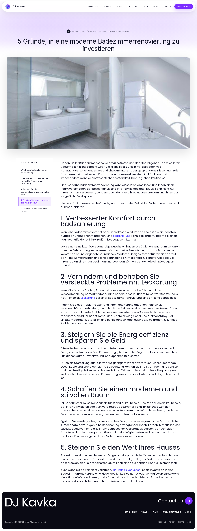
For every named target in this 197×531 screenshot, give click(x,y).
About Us (162, 522)
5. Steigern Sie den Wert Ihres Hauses (34, 210)
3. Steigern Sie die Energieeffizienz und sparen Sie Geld (35, 192)
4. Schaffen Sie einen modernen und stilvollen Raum (35, 201)
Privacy (172, 522)
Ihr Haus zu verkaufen (126, 469)
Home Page (130, 511)
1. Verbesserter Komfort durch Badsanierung (34, 171)
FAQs (155, 511)
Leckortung (88, 297)
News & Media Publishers (119, 31)
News (144, 511)
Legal (189, 522)
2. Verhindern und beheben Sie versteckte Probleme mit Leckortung (34, 181)
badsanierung (121, 235)
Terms (181, 522)
